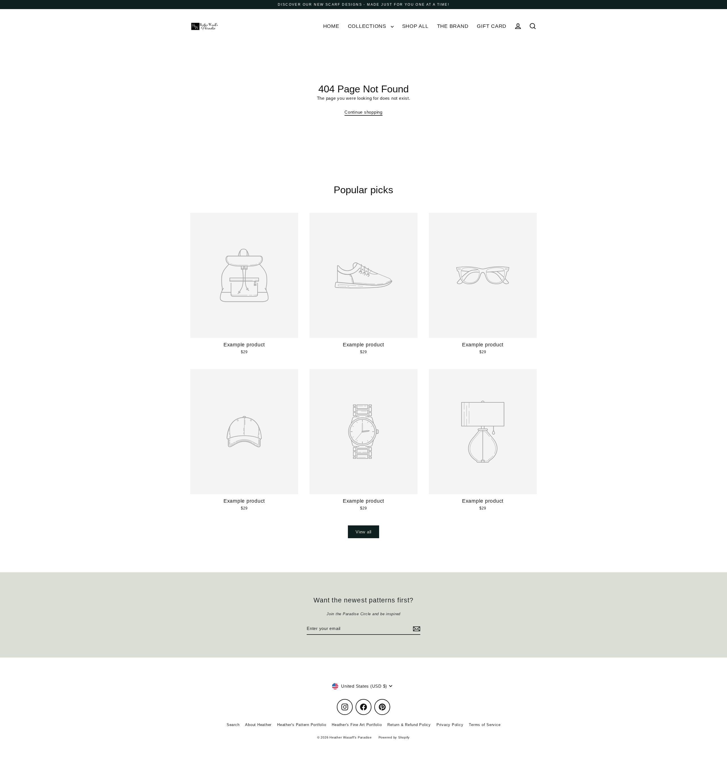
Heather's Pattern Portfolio (301, 725)
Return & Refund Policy (409, 725)
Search (233, 725)
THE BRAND (453, 26)
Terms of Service (484, 725)
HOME (331, 26)
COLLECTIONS (368, 26)
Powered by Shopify (394, 737)
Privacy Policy (449, 725)
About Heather (258, 725)
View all (363, 531)
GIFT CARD (491, 26)
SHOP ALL (415, 26)
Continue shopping (363, 112)
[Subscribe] (415, 629)
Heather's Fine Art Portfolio (357, 725)
